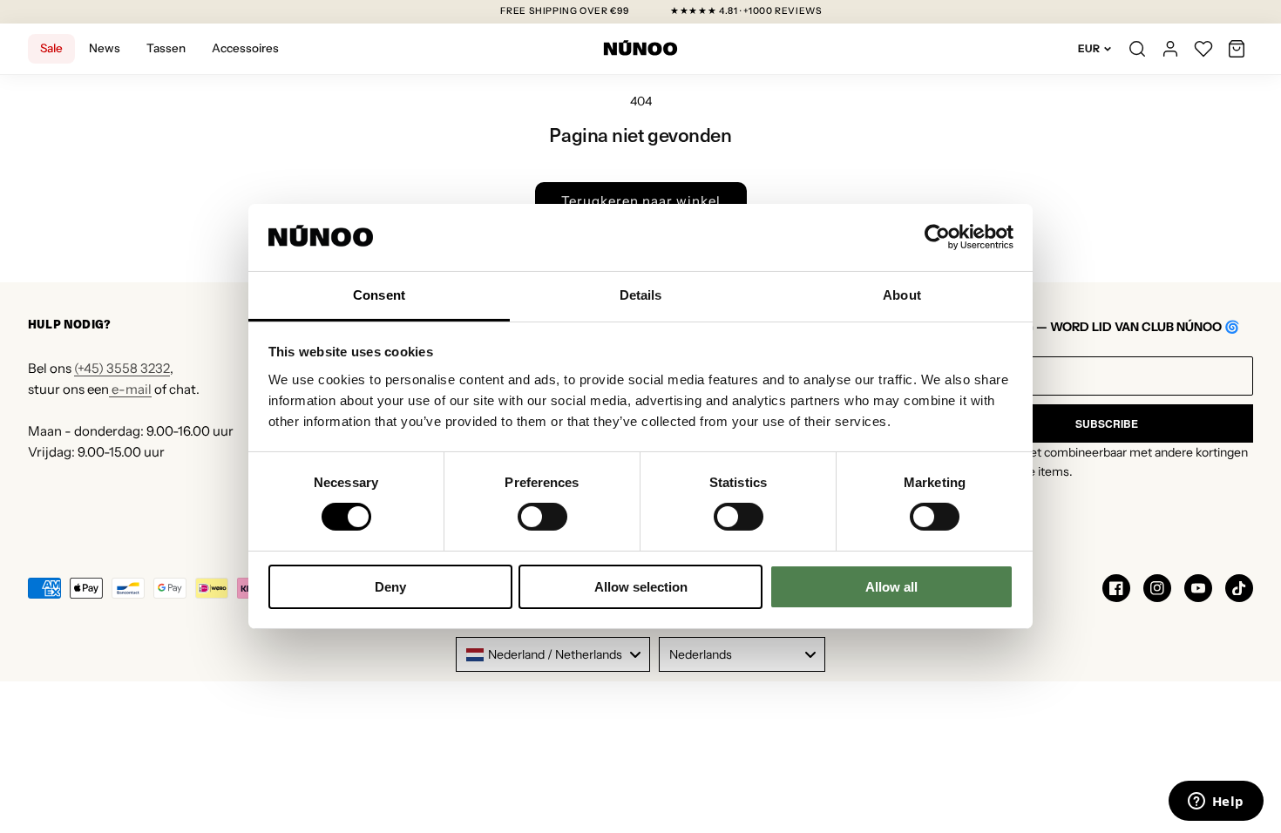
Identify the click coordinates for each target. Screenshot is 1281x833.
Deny (390, 586)
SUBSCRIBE (1106, 423)
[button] (1236, 48)
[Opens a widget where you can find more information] (1216, 802)
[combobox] (553, 654)
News (104, 48)
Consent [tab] (379, 295)
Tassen (166, 48)
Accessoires (245, 48)
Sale (51, 48)
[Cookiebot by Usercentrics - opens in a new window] (937, 237)
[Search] (1137, 48)
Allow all (891, 586)
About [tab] (902, 295)
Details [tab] (641, 295)
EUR (1089, 48)
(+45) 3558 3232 (122, 368)
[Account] (1170, 48)
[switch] (542, 517)
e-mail (130, 389)
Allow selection (641, 586)
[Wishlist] (1203, 48)
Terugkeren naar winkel (641, 201)
